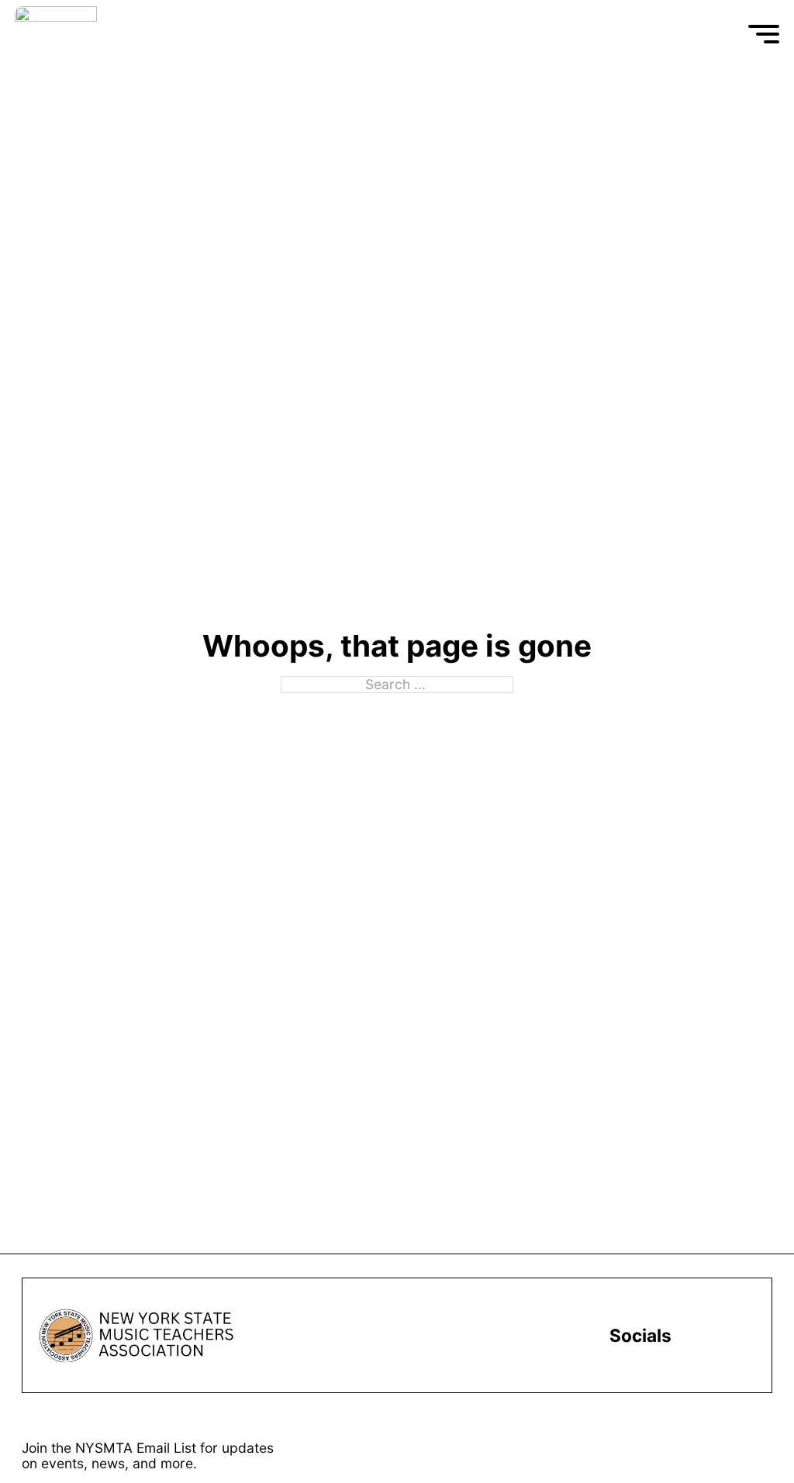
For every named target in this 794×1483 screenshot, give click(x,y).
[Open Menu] (763, 34)
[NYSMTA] (129, 33)
